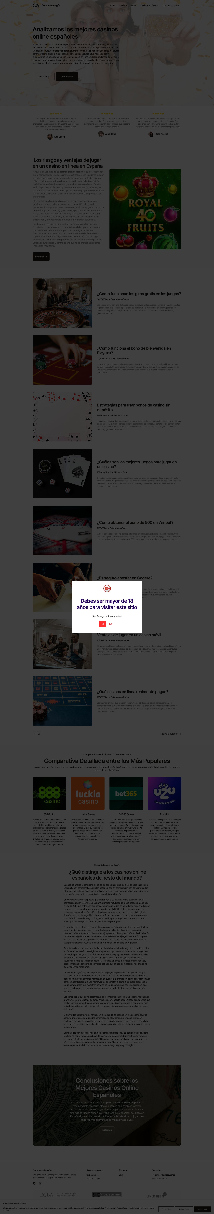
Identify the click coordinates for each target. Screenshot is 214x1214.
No (110, 623)
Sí (103, 623)
